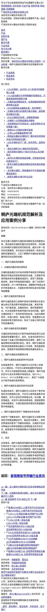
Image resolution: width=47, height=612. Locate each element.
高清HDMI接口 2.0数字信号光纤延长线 (24, 511)
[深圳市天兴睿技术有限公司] (14, 12)
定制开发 (35, 6)
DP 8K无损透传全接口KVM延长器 (22, 536)
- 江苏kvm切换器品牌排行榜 (19, 133)
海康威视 (15, 560)
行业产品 (26, 6)
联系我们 (5, 52)
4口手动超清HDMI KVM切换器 (20, 542)
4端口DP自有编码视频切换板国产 (21, 548)
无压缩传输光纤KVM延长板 (19, 529)
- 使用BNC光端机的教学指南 (19, 130)
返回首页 (12, 499)
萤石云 (25, 560)
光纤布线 (16, 6)
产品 (3, 33)
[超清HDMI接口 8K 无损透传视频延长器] (25, 551)
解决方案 (5, 42)
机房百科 (10, 79)
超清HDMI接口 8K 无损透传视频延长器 (24, 554)
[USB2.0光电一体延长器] (18, 520)
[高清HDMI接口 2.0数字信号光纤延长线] (25, 508)
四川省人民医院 (18, 566)
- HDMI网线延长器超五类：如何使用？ (24, 108)
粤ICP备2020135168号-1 (20, 594)
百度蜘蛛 (10, 9)
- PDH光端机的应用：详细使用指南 (22, 117)
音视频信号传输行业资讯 (27, 476)
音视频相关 (6, 6)
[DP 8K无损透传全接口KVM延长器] (23, 533)
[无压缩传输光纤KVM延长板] (20, 526)
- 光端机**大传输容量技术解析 (20, 121)
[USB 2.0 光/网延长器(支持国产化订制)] (24, 514)
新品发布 (10, 76)
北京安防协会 (17, 569)
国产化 (4, 39)
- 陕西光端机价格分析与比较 (19, 177)
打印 (19, 499)
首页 (3, 30)
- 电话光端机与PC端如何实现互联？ (22, 149)
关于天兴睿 (6, 49)
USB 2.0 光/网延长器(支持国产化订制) (23, 517)
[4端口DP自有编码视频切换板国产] (22, 545)
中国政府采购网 (18, 563)
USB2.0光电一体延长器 (17, 523)
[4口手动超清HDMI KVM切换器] (21, 539)
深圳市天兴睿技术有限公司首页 (26, 61)
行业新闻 (10, 73)
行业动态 (5, 46)
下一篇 (33, 499)
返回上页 (25, 499)
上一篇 (4, 499)
